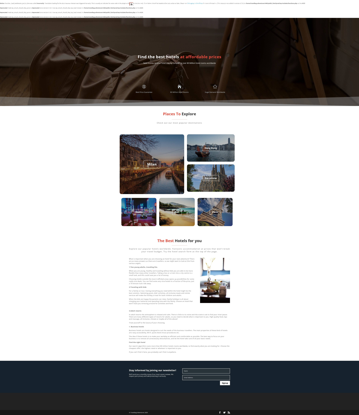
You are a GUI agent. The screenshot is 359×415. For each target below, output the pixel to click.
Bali (177, 212)
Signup (225, 383)
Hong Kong (211, 148)
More (226, 4)
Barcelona (211, 178)
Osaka (139, 212)
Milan (152, 164)
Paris (215, 212)
